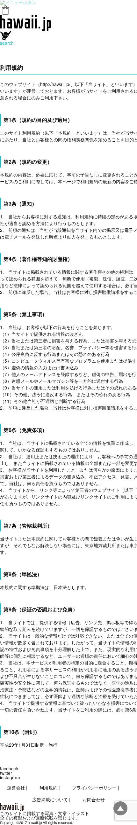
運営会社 (16, 787)
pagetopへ (120, 808)
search (7, 43)
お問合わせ (94, 799)
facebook (9, 768)
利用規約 (48, 787)
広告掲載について (50, 799)
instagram (10, 777)
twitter (6, 773)
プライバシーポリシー (94, 787)
